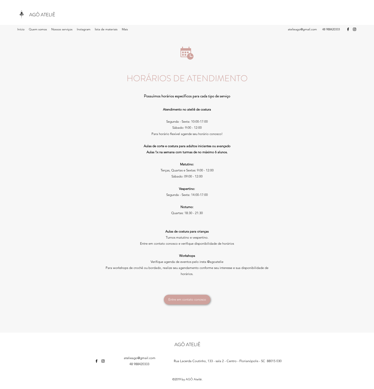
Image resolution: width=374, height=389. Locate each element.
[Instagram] (354, 29)
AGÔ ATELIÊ (42, 14)
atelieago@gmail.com (302, 29)
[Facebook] (348, 29)
